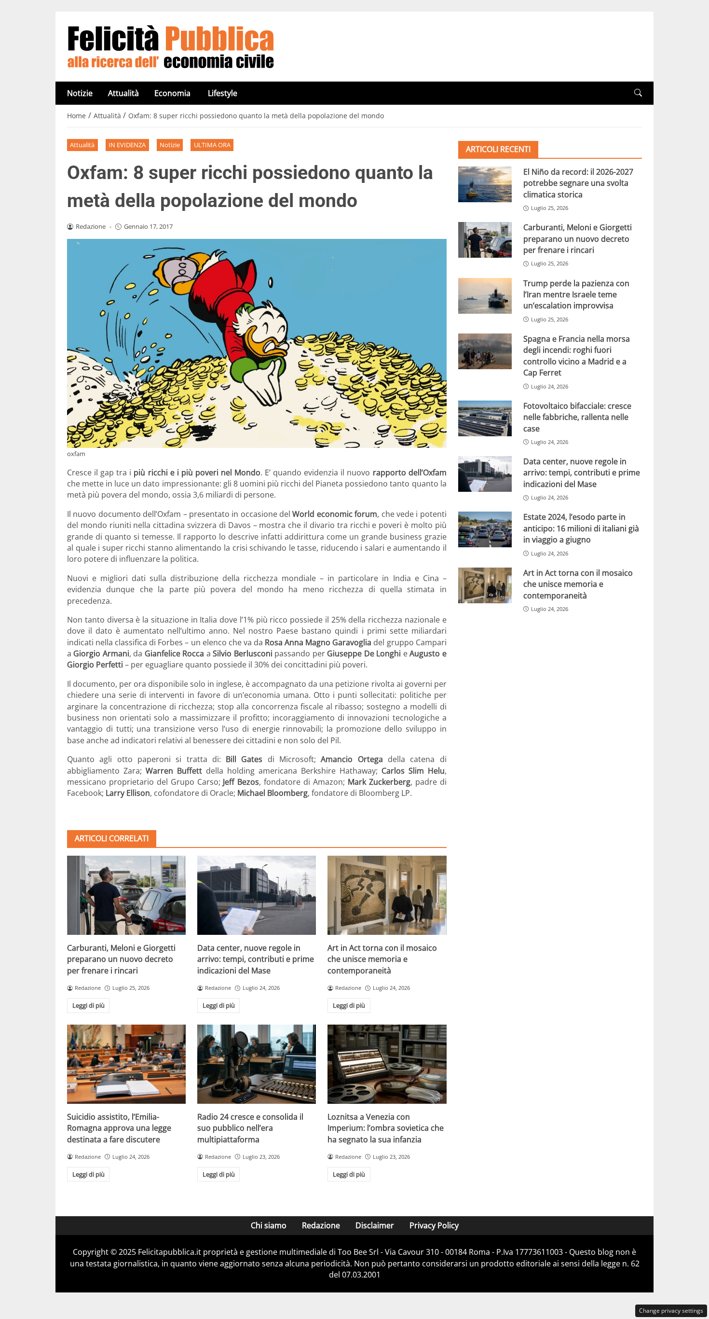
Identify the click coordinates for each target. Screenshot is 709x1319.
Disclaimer (374, 1225)
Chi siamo (268, 1225)
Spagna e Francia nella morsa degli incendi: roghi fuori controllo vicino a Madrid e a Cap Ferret (576, 355)
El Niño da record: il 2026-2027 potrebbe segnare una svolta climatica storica (578, 183)
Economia (173, 93)
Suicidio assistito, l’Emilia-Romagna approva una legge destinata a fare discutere (119, 1128)
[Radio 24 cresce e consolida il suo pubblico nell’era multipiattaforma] (256, 1064)
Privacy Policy (434, 1225)
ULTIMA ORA (212, 144)
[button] (638, 92)
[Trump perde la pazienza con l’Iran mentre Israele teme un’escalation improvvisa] (485, 296)
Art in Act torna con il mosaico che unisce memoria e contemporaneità (382, 959)
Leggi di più (88, 1005)
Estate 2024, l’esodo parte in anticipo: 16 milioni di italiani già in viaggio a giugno (581, 528)
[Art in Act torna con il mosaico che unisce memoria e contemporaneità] (386, 895)
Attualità (123, 93)
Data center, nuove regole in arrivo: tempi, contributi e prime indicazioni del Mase (255, 959)
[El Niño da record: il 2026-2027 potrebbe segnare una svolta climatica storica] (485, 184)
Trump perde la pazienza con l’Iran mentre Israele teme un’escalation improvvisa (576, 294)
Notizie (80, 93)
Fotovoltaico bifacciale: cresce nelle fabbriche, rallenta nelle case (577, 417)
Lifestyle (222, 93)
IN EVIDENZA (127, 144)
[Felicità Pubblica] (170, 46)
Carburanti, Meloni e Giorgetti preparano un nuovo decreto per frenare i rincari (121, 959)
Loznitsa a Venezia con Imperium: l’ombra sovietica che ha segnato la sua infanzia (385, 1128)
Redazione (321, 1225)
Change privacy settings (671, 1310)
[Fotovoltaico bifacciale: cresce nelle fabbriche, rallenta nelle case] (485, 418)
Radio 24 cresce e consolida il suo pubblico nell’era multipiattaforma (250, 1128)
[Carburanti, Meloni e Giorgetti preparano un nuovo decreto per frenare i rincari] (126, 895)
